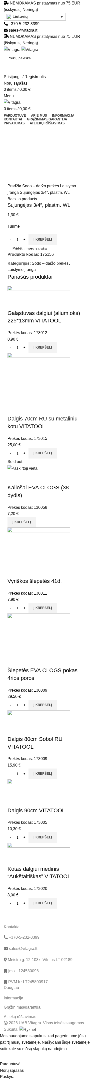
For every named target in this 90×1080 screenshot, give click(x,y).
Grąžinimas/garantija (22, 1007)
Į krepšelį (43, 239)
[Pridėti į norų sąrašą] (27, 303)
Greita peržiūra (14, 303)
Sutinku (10, 1056)
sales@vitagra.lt (23, 30)
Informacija (13, 998)
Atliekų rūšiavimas (20, 1017)
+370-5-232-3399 (24, 24)
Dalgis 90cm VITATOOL (36, 810)
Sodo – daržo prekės (41, 186)
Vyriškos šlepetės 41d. (35, 581)
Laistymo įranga (22, 269)
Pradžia (15, 186)
